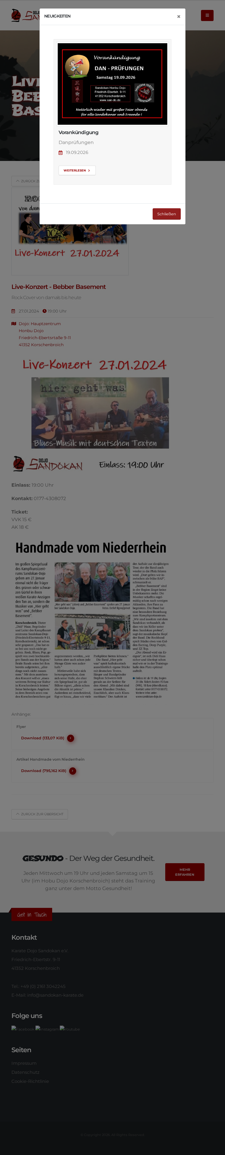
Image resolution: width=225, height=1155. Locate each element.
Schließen (166, 214)
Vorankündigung (78, 132)
